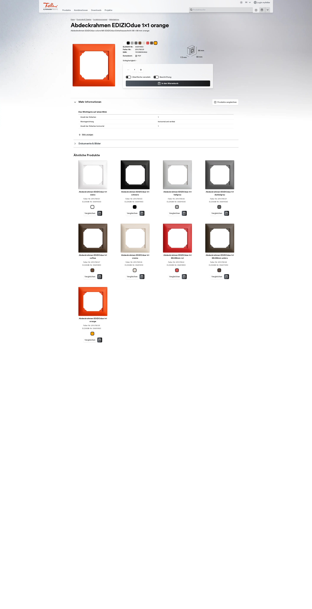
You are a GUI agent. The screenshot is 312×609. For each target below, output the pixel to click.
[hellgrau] (133, 43)
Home (73, 19)
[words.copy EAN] (148, 52)
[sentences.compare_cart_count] (256, 10)
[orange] (156, 43)
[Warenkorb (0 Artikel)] (262, 10)
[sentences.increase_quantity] (140, 69)
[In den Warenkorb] (99, 213)
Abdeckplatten (114, 19)
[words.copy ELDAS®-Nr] (144, 47)
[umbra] (152, 43)
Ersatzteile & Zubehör (84, 19)
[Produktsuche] (191, 9)
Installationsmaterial (100, 19)
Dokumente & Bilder (89, 143)
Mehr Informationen (89, 102)
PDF (139, 56)
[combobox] (222, 9)
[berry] (148, 43)
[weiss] (125, 43)
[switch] (128, 77)
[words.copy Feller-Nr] (145, 50)
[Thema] (241, 2)
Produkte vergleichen (227, 102)
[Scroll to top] (305, 602)
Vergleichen (90, 213)
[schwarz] (129, 43)
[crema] (144, 43)
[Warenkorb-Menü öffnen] (267, 9)
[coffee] (140, 43)
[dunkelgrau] (136, 43)
